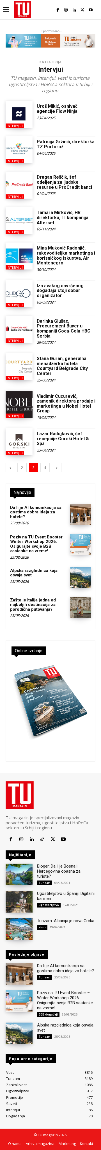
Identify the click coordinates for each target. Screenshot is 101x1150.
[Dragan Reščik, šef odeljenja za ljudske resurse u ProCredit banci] (19, 185)
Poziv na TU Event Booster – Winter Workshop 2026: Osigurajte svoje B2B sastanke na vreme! (38, 544)
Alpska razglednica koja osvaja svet (34, 573)
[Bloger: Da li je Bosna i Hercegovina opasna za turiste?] (19, 874)
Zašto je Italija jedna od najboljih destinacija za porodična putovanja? (33, 605)
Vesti (42, 927)
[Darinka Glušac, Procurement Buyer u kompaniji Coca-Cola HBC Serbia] (19, 329)
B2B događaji (48, 1014)
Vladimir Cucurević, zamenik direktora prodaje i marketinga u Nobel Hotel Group (66, 404)
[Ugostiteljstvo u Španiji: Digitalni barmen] (19, 902)
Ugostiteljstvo (49, 905)
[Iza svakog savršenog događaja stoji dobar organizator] (19, 293)
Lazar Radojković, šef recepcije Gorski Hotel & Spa (63, 438)
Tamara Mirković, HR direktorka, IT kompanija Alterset (62, 217)
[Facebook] (58, 10)
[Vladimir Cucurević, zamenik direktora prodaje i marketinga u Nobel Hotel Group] (19, 404)
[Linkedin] (74, 10)
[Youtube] (91, 10)
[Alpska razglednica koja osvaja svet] (80, 577)
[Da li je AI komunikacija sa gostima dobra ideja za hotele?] (80, 514)
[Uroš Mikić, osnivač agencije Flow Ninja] (19, 114)
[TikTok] (42, 839)
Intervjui (15, 126)
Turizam (44, 883)
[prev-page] (10, 467)
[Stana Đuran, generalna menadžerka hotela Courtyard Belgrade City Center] (19, 366)
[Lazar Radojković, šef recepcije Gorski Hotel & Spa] (19, 441)
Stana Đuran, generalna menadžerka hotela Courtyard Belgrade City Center (62, 366)
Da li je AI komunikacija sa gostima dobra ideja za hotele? (35, 512)
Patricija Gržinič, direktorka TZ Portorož (66, 144)
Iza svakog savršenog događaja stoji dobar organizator (60, 290)
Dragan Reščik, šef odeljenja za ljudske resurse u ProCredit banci (64, 182)
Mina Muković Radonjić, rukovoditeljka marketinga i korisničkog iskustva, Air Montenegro (66, 255)
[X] (82, 10)
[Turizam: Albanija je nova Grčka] (19, 929)
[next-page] (56, 467)
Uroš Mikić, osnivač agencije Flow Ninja (57, 109)
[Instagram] (66, 10)
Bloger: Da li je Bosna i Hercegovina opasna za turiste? (59, 871)
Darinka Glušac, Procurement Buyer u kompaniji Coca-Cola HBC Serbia (63, 328)
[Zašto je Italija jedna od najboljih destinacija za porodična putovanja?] (80, 607)
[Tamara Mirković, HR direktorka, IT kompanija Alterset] (19, 220)
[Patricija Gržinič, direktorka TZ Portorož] (19, 149)
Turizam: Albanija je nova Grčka (65, 920)
